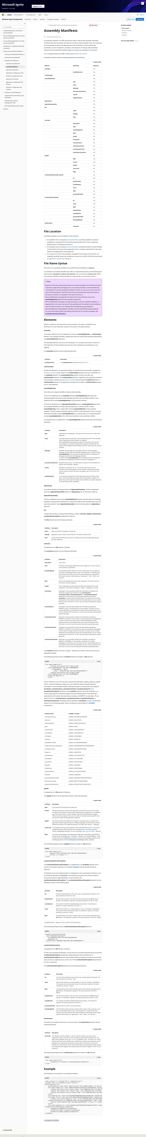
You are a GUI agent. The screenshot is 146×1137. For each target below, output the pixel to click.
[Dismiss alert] (142, 3)
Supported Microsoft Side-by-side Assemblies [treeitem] (14, 96)
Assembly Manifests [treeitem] (12, 67)
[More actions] (100, 25)
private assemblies (72, 247)
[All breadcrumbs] (45, 25)
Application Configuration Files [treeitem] (14, 73)
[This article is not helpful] (138, 41)
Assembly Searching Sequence (55, 314)
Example (124, 35)
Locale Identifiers (90, 831)
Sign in (142, 14)
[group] (73, 1097)
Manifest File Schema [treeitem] (12, 79)
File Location (125, 28)
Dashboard (140, 19)
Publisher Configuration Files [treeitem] (14, 76)
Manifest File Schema (80, 54)
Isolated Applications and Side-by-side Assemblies (62, 25)
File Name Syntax (127, 30)
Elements (124, 33)
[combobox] (13, 27)
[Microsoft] (3, 15)
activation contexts (50, 373)
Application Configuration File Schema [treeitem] (14, 83)
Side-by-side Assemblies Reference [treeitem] (15, 54)
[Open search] (137, 14)
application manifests (69, 380)
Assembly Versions (94, 471)
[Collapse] (24, 23)
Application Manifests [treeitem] (12, 70)
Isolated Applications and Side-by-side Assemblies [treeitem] (13, 32)
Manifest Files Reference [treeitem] (13, 63)
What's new (130, 19)
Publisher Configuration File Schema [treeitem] (14, 88)
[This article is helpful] (136, 41)
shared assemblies (72, 240)
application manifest (55, 259)
